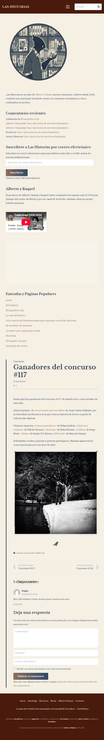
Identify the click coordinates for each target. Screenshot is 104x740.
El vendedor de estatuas (19, 325)
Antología (32, 701)
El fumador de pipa (16, 340)
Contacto (79, 701)
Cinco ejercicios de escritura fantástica (47, 123)
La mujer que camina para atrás (23, 330)
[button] (67, 7)
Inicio (9, 300)
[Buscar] (98, 7)
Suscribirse (16, 172)
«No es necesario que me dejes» (47, 410)
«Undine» (81, 429)
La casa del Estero (15, 315)
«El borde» (59, 433)
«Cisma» (24, 433)
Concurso (18, 361)
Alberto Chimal (43, 94)
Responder (17, 604)
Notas (53, 701)
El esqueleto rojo (30, 119)
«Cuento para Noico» (45, 425)
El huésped (12, 305)
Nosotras (11, 335)
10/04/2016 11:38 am (30, 594)
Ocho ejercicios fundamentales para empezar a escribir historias (41, 320)
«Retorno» (51, 429)
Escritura (43, 701)
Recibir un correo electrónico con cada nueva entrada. (44, 668)
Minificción (40, 553)
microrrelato (29, 553)
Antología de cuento (17, 345)
